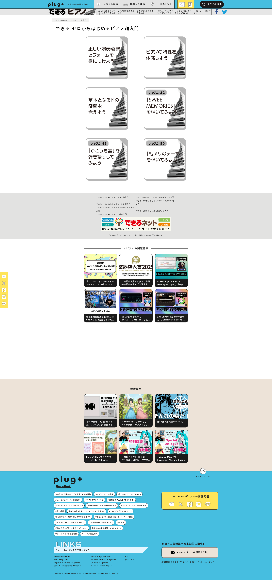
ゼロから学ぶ (110, 4)
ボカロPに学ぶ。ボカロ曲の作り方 (69, 505)
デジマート (129, 560)
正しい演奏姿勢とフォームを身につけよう (106, 12)
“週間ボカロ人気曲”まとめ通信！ (121, 500)
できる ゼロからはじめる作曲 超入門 (70, 522)
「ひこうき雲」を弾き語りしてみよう (183, 12)
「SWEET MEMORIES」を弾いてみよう (164, 12)
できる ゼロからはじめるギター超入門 (112, 197)
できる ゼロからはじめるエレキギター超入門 (155, 197)
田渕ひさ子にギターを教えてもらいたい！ (71, 528)
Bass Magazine (61, 560)
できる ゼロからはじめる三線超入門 (111, 214)
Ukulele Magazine (99, 563)
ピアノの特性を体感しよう (126, 12)
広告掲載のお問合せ (170, 562)
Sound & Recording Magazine (68, 566)
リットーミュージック (206, 562)
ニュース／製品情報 (90, 534)
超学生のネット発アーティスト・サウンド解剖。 (87, 511)
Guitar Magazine (62, 556)
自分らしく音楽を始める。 (78, 4)
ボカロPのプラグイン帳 (94, 500)
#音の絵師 (59, 511)
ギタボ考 (120, 522)
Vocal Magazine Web (101, 556)
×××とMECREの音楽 (104, 494)
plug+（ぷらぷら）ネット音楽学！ (68, 500)
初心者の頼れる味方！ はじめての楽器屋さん (73, 517)
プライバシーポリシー (188, 562)
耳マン (128, 556)
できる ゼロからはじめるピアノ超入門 (152, 210)
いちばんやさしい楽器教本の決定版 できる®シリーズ (69, 11)
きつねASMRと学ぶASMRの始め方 (102, 505)
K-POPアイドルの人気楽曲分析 (133, 505)
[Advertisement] (159, 354)
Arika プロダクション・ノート (120, 511)
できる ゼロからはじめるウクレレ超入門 (113, 204)
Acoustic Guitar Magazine (103, 560)
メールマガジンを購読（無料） (192, 552)
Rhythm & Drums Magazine (67, 563)
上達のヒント (164, 4)
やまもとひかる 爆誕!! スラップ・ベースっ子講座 (114, 517)
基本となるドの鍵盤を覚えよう (145, 12)
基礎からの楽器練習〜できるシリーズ (107, 528)
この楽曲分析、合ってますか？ (101, 522)
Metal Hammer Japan (101, 566)
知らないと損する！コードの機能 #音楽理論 (73, 494)
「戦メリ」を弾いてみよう (202, 12)
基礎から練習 (137, 4)
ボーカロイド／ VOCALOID (129, 494)
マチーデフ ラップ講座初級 (66, 534)
